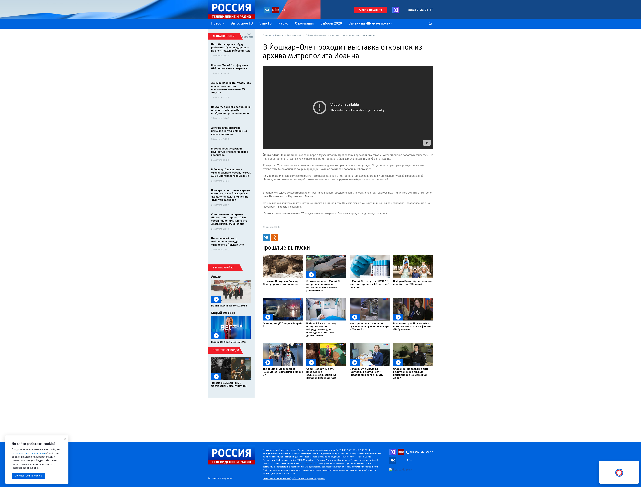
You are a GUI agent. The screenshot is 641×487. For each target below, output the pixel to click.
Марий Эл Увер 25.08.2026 (228, 342)
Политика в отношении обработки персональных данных (294, 478)
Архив (216, 276)
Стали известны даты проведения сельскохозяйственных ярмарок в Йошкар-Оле (321, 373)
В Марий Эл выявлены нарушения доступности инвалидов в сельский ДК (366, 372)
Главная (267, 35)
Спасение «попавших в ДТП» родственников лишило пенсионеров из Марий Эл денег (411, 373)
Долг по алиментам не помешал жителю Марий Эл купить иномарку (229, 131)
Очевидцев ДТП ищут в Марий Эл (282, 325)
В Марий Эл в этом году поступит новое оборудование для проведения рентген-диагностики (321, 329)
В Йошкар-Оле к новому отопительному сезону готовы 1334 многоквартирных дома (231, 173)
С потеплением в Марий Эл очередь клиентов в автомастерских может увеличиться (323, 285)
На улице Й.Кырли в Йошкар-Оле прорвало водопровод (281, 282)
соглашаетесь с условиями (28, 453)
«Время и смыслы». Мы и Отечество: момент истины (229, 384)
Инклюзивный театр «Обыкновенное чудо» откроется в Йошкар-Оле (227, 241)
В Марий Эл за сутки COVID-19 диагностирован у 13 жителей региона (369, 284)
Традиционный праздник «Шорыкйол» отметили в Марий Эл (283, 372)
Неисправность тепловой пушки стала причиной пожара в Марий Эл (369, 326)
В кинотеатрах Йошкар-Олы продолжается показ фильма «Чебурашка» (412, 326)
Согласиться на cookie (28, 476)
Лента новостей (294, 35)
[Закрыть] (65, 439)
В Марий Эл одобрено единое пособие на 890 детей (412, 282)
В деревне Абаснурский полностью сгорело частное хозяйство (229, 152)
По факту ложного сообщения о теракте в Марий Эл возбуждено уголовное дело (231, 110)
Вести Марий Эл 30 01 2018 (229, 306)
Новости (279, 35)
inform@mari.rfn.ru (309, 463)
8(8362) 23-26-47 (420, 10)
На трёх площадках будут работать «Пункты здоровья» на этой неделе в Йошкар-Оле (230, 47)
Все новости (246, 35)
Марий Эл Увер (223, 313)
